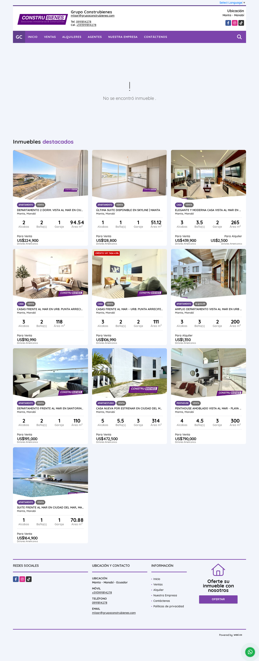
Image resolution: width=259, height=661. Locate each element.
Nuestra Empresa (123, 37)
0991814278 (83, 21)
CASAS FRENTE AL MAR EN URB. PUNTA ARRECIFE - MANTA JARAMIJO (50, 309)
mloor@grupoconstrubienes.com (93, 15)
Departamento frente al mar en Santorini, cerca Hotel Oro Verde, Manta (50, 408)
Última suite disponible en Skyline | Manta (128, 210)
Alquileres (71, 37)
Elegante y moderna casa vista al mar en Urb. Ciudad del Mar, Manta (208, 210)
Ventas (50, 37)
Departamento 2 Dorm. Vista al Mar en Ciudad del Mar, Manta (50, 210)
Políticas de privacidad (168, 606)
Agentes (95, 37)
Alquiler (158, 590)
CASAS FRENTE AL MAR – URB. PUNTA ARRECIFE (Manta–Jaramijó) (129, 309)
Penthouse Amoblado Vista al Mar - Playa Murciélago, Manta (208, 408)
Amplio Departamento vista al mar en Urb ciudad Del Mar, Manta (208, 309)
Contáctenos (155, 37)
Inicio (33, 37)
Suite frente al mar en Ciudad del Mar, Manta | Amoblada (50, 507)
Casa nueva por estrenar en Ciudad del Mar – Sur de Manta (129, 408)
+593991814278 (86, 25)
